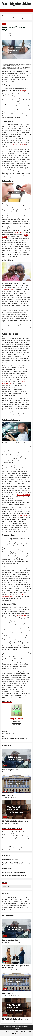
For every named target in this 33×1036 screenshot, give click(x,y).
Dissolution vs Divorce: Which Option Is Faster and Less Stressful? (15, 967)
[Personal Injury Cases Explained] (16, 758)
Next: (14, 737)
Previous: (8, 732)
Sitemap (19, 1033)
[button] (2, 10)
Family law (6, 961)
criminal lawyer (24, 90)
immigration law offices (19, 144)
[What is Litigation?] (16, 783)
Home (4, 24)
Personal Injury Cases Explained (11, 770)
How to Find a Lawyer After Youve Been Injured (14, 876)
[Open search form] (31, 10)
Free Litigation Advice (16, 3)
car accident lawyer (21, 515)
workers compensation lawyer (13, 595)
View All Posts (16, 725)
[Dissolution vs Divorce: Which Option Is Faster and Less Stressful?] (16, 954)
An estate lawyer (22, 615)
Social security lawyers (8, 289)
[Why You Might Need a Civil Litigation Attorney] (16, 809)
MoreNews (25, 1027)
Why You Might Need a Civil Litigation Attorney (15, 821)
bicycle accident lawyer (23, 494)
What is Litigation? (7, 795)
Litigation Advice (8, 33)
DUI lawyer (17, 233)
